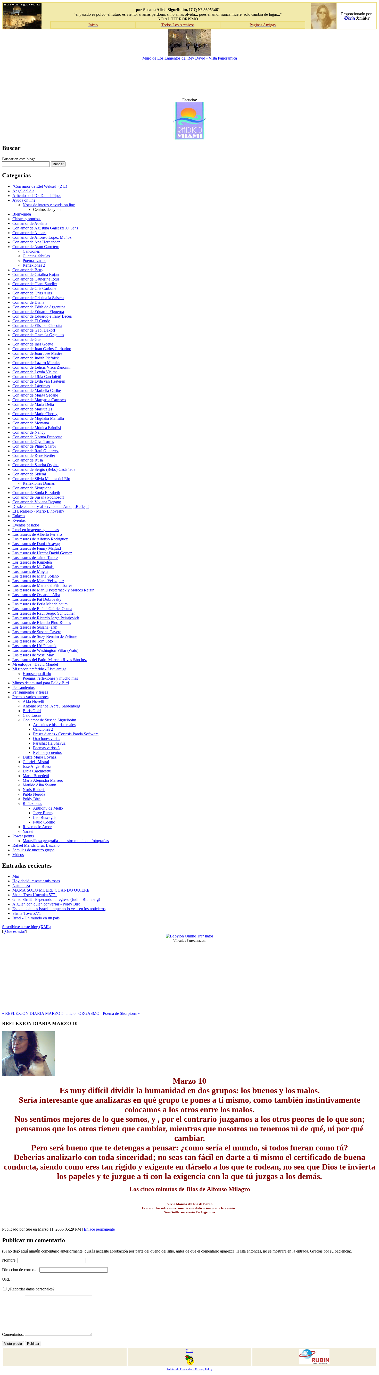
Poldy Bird (31, 799)
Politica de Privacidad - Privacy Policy (189, 1369)
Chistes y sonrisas (26, 219)
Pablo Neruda (34, 794)
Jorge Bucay (43, 813)
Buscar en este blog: (18, 159)
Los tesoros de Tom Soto (32, 641)
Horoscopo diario (37, 673)
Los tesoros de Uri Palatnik (34, 646)
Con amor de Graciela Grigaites (38, 335)
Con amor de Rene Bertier (33, 455)
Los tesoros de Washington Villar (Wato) (45, 650)
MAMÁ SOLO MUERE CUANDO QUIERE (50, 890)
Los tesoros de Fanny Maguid (36, 548)
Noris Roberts (34, 789)
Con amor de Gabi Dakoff (33, 330)
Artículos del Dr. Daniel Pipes (36, 195)
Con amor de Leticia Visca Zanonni (41, 367)
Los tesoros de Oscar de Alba (36, 594)
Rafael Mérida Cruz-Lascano (36, 845)
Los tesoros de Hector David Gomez (42, 553)
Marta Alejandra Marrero (43, 780)
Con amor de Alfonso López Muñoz (41, 237)
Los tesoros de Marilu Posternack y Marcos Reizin (53, 590)
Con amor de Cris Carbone (34, 288)
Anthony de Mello (48, 808)
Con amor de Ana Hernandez (36, 242)
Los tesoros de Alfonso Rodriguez (40, 539)
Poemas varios (34, 260)
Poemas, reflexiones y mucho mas (50, 678)
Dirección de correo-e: (20, 1269)
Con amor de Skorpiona (31, 488)
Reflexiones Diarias (39, 483)
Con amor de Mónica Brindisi (36, 427)
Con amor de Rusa (27, 460)
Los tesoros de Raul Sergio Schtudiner (43, 613)
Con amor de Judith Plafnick (35, 358)
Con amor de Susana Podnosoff (38, 497)
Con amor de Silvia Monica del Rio (41, 478)
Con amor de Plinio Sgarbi (34, 446)
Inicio (71, 1013)
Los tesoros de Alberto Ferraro (37, 534)
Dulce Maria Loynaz (39, 757)
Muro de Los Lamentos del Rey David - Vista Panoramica (189, 58)
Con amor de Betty (27, 270)
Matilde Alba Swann (39, 785)
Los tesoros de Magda (30, 571)
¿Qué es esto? (14, 931)
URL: (7, 1279)
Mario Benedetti (36, 775)
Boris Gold (32, 711)
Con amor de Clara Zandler (34, 284)
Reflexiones (32, 803)
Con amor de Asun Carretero (35, 246)
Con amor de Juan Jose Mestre (37, 353)
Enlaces (18, 516)
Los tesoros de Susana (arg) (34, 627)
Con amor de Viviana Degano (36, 502)
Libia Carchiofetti (37, 771)
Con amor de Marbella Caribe (36, 390)
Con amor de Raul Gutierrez (35, 451)
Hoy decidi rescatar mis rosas (36, 881)
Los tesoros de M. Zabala (33, 567)
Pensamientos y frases (30, 692)
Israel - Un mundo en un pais (36, 918)
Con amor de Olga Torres (33, 441)
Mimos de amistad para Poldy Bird (40, 683)
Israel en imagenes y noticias (35, 530)
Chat (189, 1350)
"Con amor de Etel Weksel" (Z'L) (39, 186)
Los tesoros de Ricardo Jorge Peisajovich (45, 618)
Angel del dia (23, 191)
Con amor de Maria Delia (33, 404)
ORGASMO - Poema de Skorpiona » (109, 1013)
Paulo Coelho (44, 822)
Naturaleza (21, 885)
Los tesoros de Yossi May (33, 655)
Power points (23, 836)
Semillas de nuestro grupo (33, 850)
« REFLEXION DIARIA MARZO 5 (32, 1013)
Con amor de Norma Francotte (37, 437)
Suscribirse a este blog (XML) (26, 927)
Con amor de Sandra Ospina (35, 465)
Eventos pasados (25, 525)
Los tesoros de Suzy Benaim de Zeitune (44, 636)
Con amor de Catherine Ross (35, 279)
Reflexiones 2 (34, 265)
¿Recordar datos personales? (30, 1289)
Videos (18, 854)
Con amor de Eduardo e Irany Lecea (42, 316)
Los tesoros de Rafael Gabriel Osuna (42, 608)
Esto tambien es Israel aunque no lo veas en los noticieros (58, 909)
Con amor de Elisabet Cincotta (37, 325)
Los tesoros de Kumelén (32, 562)
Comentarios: (13, 1334)
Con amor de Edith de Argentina (38, 307)
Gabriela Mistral (36, 762)
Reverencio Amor (37, 827)
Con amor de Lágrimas (31, 386)
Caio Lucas (32, 715)
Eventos (19, 520)
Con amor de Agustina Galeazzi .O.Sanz (45, 228)
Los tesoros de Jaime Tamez (35, 557)
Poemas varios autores (30, 697)
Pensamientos (23, 687)
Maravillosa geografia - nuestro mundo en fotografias (66, 840)
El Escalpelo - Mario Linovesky (38, 511)
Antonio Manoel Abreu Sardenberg (51, 706)
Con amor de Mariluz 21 (32, 409)
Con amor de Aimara (29, 232)
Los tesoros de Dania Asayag (36, 543)
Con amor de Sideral (29, 474)
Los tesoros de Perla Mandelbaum (40, 604)
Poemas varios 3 (46, 748)
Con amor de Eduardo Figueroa (38, 311)
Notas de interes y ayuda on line (49, 205)
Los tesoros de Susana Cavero (36, 632)
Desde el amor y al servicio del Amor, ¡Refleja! (50, 506)
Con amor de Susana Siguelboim (49, 720)
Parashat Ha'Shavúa (49, 743)
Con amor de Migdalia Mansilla (38, 418)
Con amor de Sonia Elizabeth (36, 492)
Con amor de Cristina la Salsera (38, 297)
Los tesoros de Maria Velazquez (38, 581)
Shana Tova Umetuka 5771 (34, 895)
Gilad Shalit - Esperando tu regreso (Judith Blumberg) (56, 899)
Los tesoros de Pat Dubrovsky (36, 599)
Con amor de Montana (30, 423)
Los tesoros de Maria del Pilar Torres (42, 585)
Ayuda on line (23, 200)
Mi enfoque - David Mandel (35, 664)
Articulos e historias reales (54, 724)
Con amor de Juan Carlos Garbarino (41, 349)
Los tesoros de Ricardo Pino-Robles (41, 622)
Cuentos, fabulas (36, 256)
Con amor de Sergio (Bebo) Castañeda (43, 469)
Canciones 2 (43, 729)
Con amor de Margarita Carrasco (39, 400)
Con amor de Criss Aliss (32, 293)
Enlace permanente (99, 1229)
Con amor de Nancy (28, 432)
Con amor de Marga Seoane (35, 395)
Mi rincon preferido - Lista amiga (39, 669)
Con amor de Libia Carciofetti (36, 376)
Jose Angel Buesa (37, 766)
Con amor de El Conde (31, 321)
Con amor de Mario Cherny (34, 413)
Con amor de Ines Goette (32, 344)
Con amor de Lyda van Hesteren (38, 381)
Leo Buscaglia (44, 817)
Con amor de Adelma (29, 223)
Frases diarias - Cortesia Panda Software (65, 734)
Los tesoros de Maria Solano (35, 576)
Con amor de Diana (28, 302)
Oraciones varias (46, 738)
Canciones (31, 251)
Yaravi (28, 831)
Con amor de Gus (26, 339)
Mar (15, 876)
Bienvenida (21, 214)
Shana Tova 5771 (26, 913)
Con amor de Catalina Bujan (35, 274)
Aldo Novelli (33, 701)
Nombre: (9, 1260)
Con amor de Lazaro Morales (36, 362)
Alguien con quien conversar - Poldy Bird (46, 904)
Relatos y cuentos (47, 752)
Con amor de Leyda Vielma (34, 372)
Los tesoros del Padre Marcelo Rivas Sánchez (49, 659)
